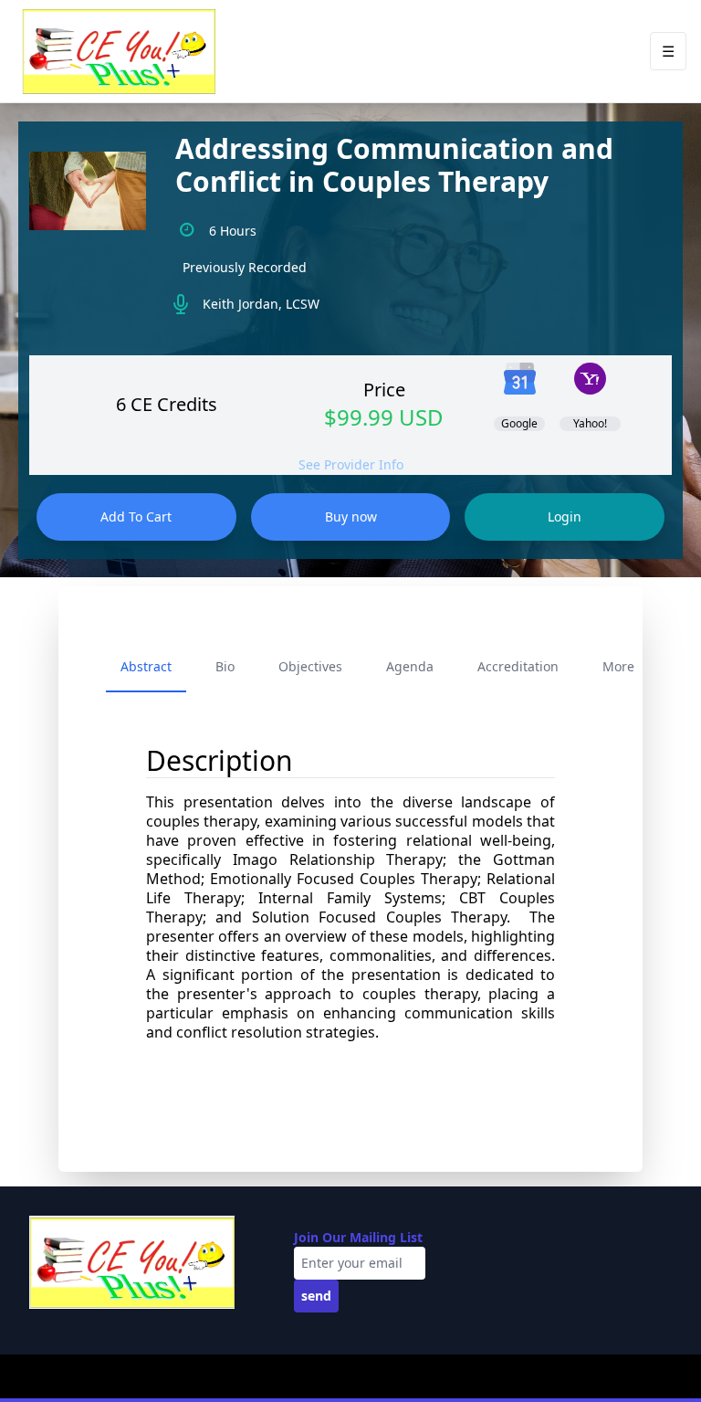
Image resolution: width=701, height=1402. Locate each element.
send (316, 1295)
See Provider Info (350, 464)
